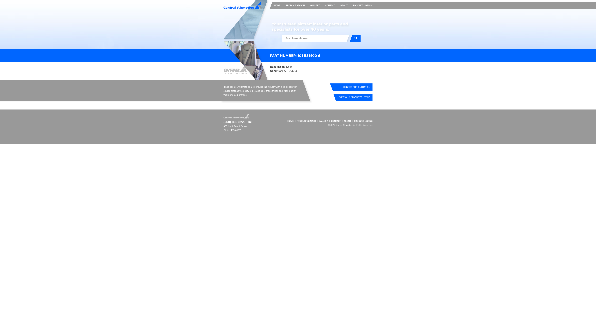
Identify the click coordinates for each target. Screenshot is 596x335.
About (344, 5)
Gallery (315, 5)
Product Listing (362, 5)
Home (277, 5)
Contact (330, 5)
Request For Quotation (356, 87)
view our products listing (354, 97)
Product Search (295, 5)
